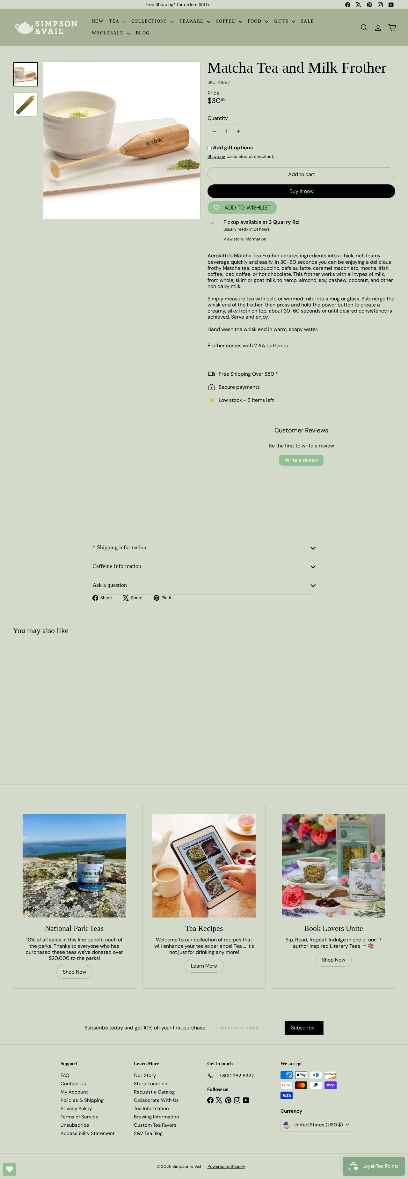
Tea (115, 21)
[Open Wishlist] (9, 1169)
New (97, 21)
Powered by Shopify (226, 1166)
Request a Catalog (154, 1092)
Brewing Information (156, 1117)
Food (255, 21)
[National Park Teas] (74, 865)
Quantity (218, 118)
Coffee (226, 21)
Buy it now (301, 191)
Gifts (282, 21)
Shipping (216, 156)
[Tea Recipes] (204, 865)
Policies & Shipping (82, 1100)
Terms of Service (79, 1117)
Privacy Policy (76, 1108)
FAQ (65, 1075)
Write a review (301, 460)
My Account (74, 1092)
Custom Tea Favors (155, 1125)
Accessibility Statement (88, 1133)
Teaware (192, 21)
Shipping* (166, 4)
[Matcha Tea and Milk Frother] (44, 697)
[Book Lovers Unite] (333, 865)
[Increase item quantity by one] (238, 131)
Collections (150, 21)
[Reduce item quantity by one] (214, 131)
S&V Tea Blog (148, 1133)
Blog (143, 33)
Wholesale (108, 33)
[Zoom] (121, 140)
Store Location (150, 1083)
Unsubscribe (75, 1125)
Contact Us (73, 1083)
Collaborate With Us (156, 1100)
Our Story (145, 1075)
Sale (307, 21)
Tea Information (151, 1108)
